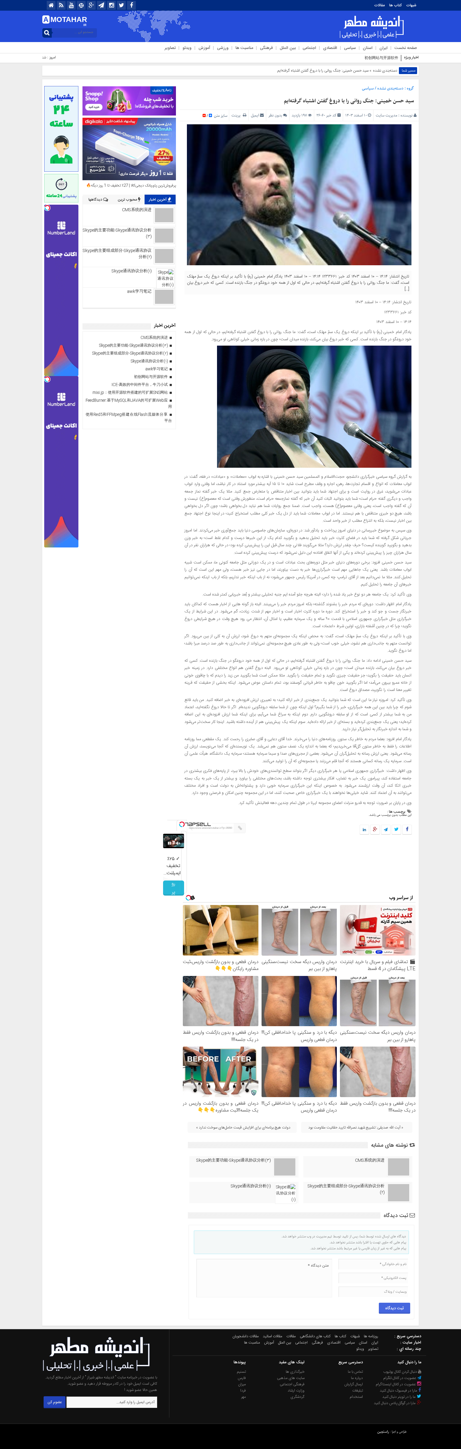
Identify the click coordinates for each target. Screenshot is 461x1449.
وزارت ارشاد (296, 1390)
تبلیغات (357, 1390)
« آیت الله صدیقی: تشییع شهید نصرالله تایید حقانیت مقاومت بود (355, 1127)
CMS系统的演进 (369, 1160)
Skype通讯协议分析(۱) (251, 1186)
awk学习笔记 (139, 291)
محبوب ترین (128, 200)
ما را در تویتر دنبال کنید (399, 1397)
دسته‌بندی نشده (385, 70)
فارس (242, 1378)
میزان (242, 1384)
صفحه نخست (406, 48)
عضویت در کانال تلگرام (400, 1378)
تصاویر (170, 48)
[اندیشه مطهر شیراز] (96, 1371)
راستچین (383, 1432)
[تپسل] (182, 824)
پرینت (237, 115)
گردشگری (297, 1397)
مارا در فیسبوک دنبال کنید (399, 1390)
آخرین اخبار (158, 200)
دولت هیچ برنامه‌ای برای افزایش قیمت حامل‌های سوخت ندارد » (243, 1127)
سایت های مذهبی (291, 1378)
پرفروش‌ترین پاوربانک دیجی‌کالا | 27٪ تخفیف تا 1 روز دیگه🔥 (131, 185)
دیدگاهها (95, 200)
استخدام (356, 1397)
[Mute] (178, 843)
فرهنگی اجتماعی (292, 1384)
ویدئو (187, 48)
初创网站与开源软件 (381, 58)
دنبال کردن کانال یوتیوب (400, 1372)
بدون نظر (275, 115)
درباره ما (357, 1378)
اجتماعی (309, 48)
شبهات (411, 5)
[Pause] (169, 843)
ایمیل (255, 115)
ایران (383, 48)
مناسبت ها (244, 48)
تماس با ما (355, 1372)
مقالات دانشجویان (245, 1336)
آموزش (204, 48)
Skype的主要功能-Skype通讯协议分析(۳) (233, 1160)
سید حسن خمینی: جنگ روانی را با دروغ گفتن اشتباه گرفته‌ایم (349, 101)
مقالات (379, 5)
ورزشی (223, 48)
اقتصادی (330, 48)
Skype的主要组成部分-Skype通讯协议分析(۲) (346, 1189)
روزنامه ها (371, 1336)
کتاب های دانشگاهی (315, 1336)
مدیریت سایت (386, 115)
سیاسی (350, 48)
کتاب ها (395, 5)
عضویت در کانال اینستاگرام (396, 1384)
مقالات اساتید (272, 1336)
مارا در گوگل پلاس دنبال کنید (395, 1403)
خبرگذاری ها (295, 1372)
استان (368, 48)
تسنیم (241, 1372)
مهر (243, 1397)
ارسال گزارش (353, 1384)
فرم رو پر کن (174, 888)
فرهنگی (266, 48)
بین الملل (288, 48)
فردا (243, 1390)
